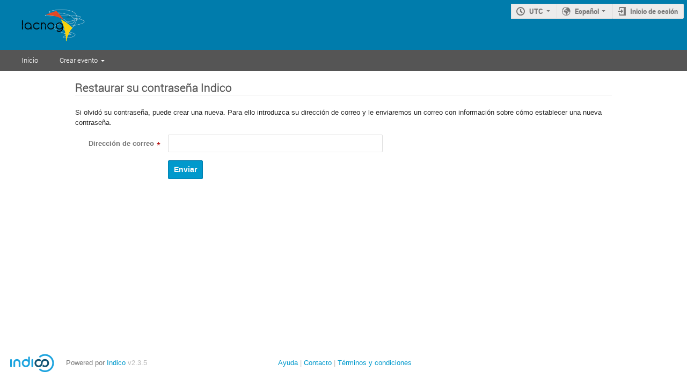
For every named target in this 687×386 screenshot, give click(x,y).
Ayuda (288, 362)
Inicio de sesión (654, 11)
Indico (116, 362)
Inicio (29, 60)
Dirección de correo (121, 144)
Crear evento (79, 60)
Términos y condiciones (375, 362)
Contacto (318, 362)
